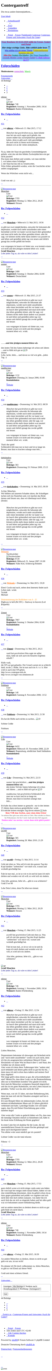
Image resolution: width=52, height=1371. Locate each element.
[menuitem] (9, 26)
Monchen (5, 191)
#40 (2, 855)
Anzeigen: (7, 1286)
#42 (2, 1006)
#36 (2, 578)
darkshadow (6, 458)
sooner (4, 264)
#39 (2, 773)
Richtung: (24, 1289)
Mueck (28, 71)
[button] (7, 85)
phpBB (15, 1340)
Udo (3, 739)
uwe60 (4, 831)
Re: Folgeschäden (10, 114)
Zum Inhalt (5, 16)
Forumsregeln (7, 76)
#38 (2, 710)
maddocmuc (6, 368)
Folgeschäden (10, 65)
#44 (2, 1250)
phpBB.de (30, 1344)
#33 (2, 291)
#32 (2, 218)
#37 (2, 644)
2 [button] (6, 90)
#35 (2, 482)
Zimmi (4, 613)
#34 (2, 400)
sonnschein (19, 71)
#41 (2, 926)
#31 (2, 124)
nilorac (4, 97)
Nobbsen (5, 685)
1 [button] (6, 88)
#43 (2, 1179)
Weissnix (5, 551)
